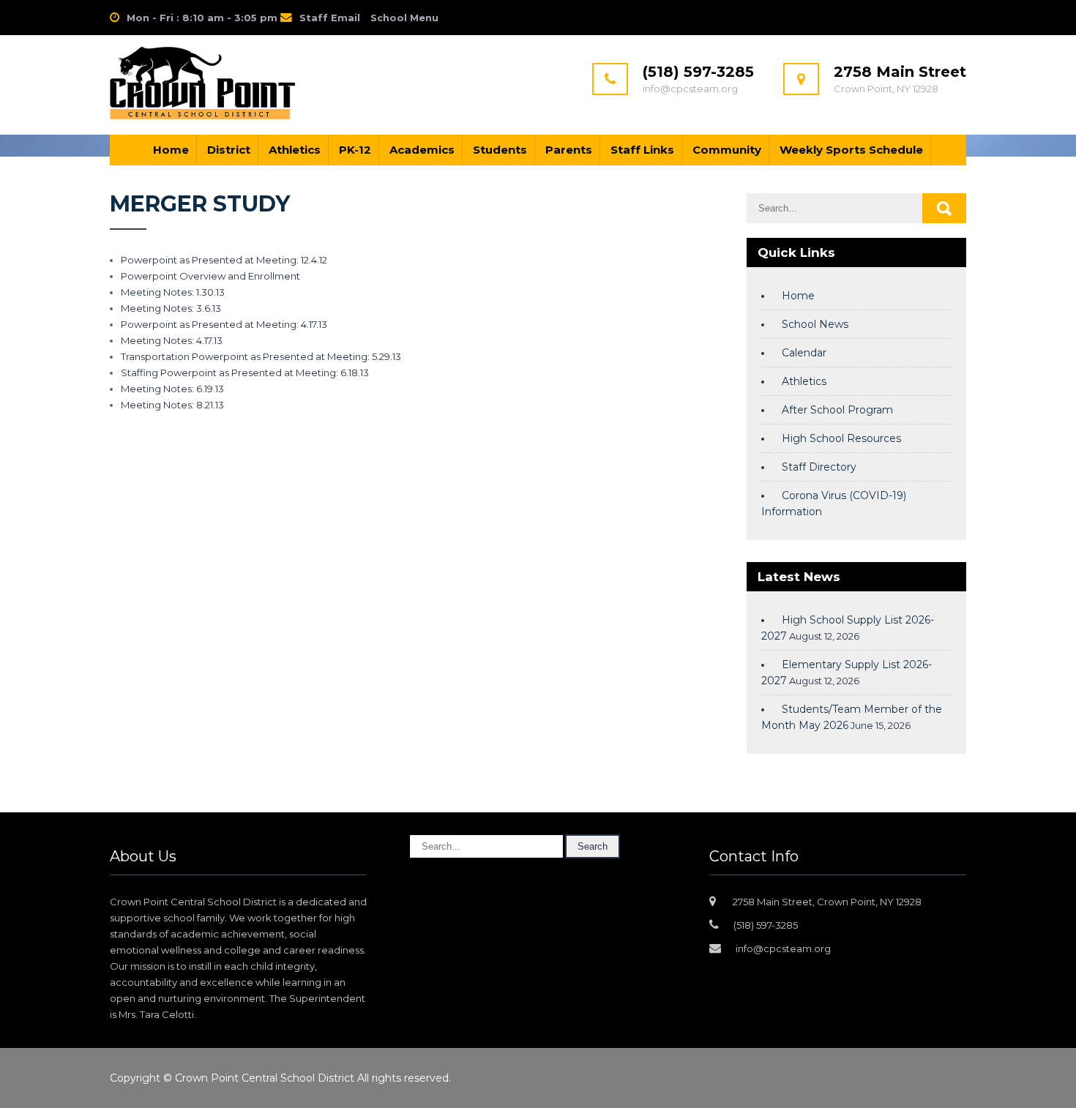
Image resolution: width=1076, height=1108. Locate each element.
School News (815, 324)
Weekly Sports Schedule (851, 150)
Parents (568, 150)
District (228, 150)
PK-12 (355, 150)
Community (726, 150)
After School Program (837, 409)
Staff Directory (819, 466)
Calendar (804, 352)
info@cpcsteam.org (783, 948)
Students (500, 150)
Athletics (295, 150)
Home (171, 150)
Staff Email (329, 17)
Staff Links (642, 150)
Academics (422, 150)
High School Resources (841, 438)
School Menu (404, 17)
